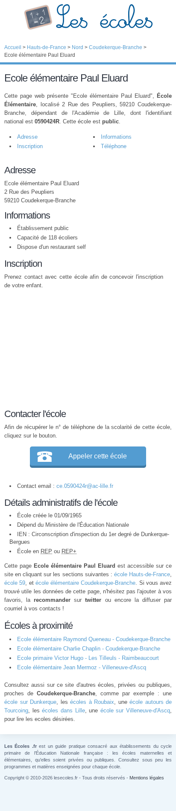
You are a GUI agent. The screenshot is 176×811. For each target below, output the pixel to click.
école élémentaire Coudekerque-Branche (85, 583)
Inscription (30, 146)
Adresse (27, 137)
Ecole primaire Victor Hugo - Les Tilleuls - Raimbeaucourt (88, 658)
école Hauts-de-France (142, 574)
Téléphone (113, 146)
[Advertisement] (84, 347)
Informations (116, 137)
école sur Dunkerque (30, 702)
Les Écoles (88, 17)
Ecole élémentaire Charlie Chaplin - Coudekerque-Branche (88, 648)
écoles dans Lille (63, 710)
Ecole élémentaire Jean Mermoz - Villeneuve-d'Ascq (81, 667)
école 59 (14, 583)
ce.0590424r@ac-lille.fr (84, 486)
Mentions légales (146, 777)
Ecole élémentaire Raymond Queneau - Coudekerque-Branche (93, 639)
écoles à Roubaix (92, 702)
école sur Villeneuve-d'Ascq (135, 710)
